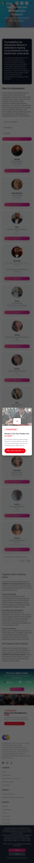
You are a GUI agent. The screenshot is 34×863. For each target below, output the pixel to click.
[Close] (29, 410)
